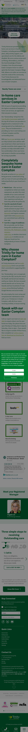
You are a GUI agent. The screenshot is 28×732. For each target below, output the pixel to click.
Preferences (14, 377)
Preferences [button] (21, 365)
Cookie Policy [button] (4, 363)
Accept (14, 370)
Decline (14, 374)
